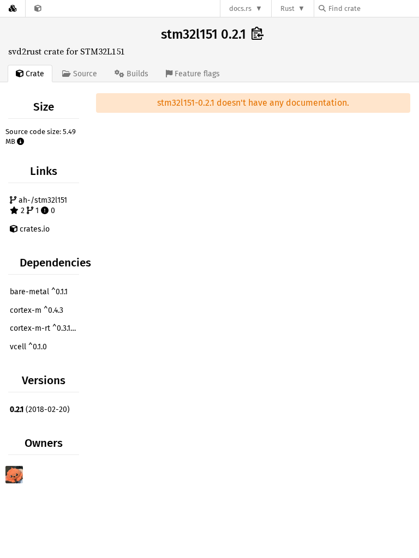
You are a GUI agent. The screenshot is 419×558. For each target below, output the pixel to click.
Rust (287, 8)
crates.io (33, 229)
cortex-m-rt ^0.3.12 (46, 328)
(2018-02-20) (40, 409)
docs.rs (240, 8)
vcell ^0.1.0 (28, 346)
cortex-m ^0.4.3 (36, 310)
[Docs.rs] (12, 8)
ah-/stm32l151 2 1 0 (41, 206)
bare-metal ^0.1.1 (39, 291)
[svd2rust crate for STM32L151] (38, 8)
